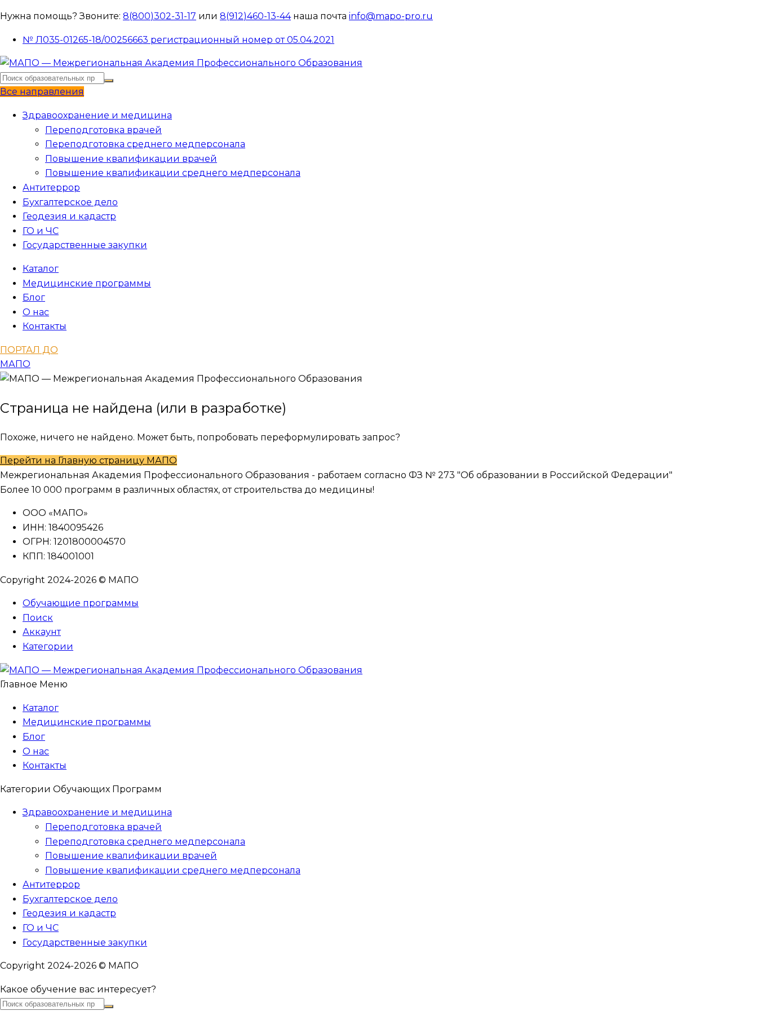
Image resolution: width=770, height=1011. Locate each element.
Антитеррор (51, 187)
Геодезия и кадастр (69, 216)
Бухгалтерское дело (70, 202)
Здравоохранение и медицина (97, 115)
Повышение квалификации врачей (131, 158)
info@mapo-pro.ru (391, 16)
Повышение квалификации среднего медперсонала (172, 172)
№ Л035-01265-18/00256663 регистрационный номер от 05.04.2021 (178, 39)
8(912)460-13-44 (255, 16)
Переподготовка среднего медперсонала (145, 144)
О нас (36, 312)
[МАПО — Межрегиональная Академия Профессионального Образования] (181, 63)
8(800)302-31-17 (159, 16)
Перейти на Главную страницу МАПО (88, 460)
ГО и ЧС (41, 231)
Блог (34, 297)
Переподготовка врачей (103, 130)
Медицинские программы (87, 283)
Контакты (45, 326)
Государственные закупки (85, 245)
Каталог (41, 268)
